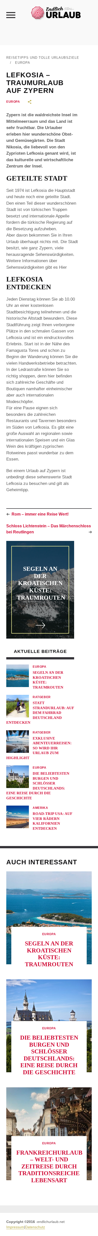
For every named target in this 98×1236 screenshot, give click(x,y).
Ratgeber (42, 697)
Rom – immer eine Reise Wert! (40, 514)
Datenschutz (35, 1227)
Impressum (15, 1227)
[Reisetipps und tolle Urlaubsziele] (55, 12)
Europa (22, 63)
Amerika (40, 808)
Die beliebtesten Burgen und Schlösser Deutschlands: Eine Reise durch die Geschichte (49, 1055)
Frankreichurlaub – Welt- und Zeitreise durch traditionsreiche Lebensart (49, 1166)
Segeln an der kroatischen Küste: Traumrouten (41, 583)
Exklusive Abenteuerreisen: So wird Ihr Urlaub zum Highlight (39, 748)
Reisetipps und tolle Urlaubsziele (42, 58)
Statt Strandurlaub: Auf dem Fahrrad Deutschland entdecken (40, 712)
